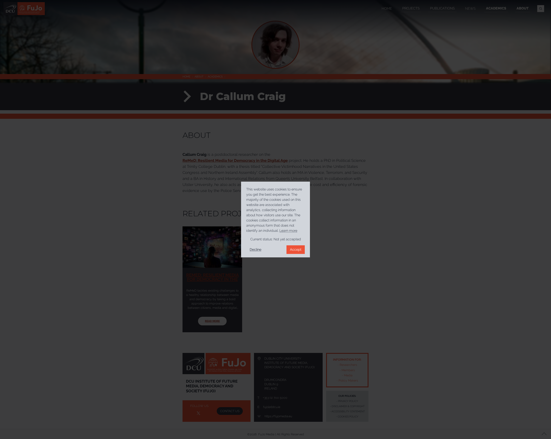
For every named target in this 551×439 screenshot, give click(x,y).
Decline (255, 249)
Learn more (288, 231)
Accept (295, 249)
